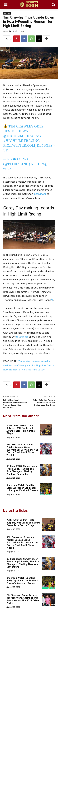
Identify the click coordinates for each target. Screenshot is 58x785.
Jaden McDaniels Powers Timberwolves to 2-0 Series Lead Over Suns (44, 402)
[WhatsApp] (31, 38)
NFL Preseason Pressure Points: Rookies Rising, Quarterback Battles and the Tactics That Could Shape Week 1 (22, 449)
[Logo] (29, 4)
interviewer (40, 193)
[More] (46, 38)
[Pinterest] (16, 38)
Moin (8, 31)
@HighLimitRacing (22, 136)
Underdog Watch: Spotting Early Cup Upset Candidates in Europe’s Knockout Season (22, 488)
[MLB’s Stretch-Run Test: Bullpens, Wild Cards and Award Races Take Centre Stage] (46, 429)
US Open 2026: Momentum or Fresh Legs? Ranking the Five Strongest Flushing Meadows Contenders (22, 470)
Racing (7, 13)
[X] (39, 38)
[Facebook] (24, 38)
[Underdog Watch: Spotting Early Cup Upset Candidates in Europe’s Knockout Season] (46, 489)
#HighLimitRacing (21, 141)
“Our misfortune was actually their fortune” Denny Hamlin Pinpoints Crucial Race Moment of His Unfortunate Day (28, 365)
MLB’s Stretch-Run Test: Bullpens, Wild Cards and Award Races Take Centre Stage (20, 429)
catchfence (22, 336)
